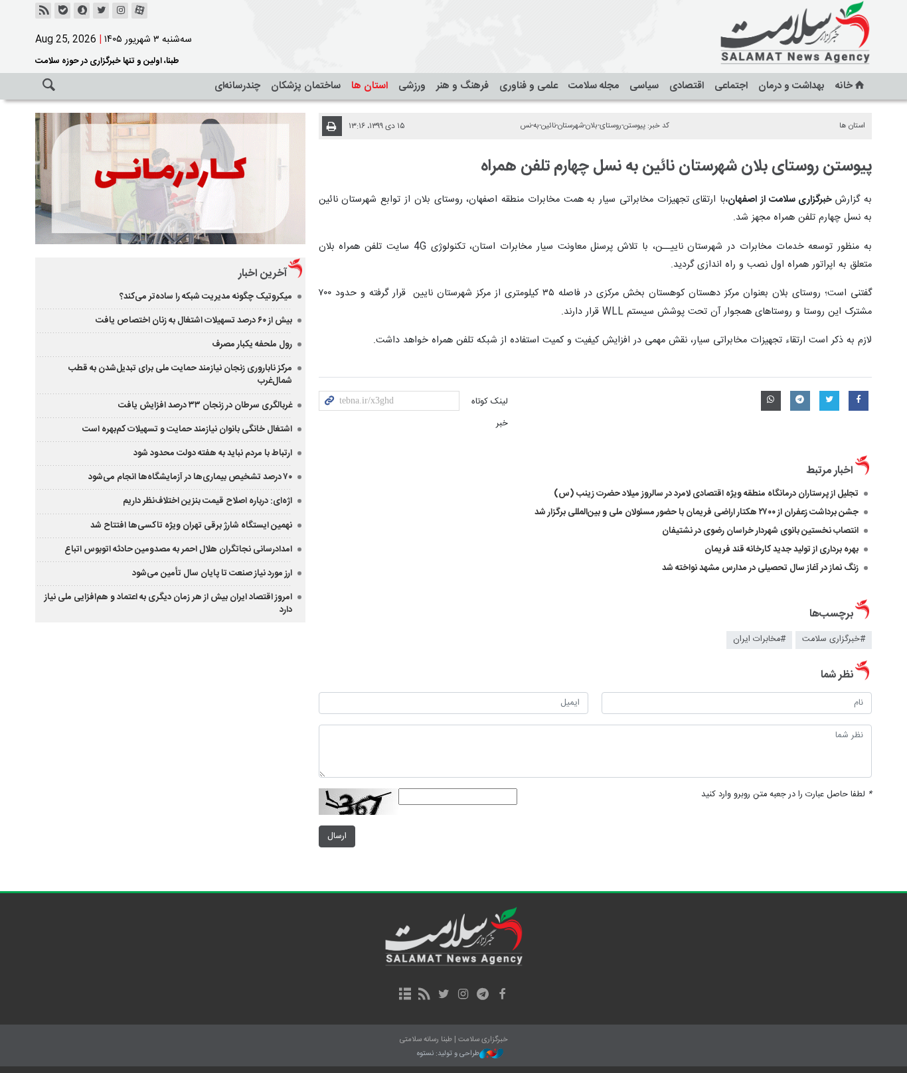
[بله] (62, 11)
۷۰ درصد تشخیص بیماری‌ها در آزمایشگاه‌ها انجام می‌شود (190, 477)
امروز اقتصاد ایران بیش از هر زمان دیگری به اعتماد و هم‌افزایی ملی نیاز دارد (168, 603)
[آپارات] (139, 11)
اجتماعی (731, 86)
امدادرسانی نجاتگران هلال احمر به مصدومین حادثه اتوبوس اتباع (178, 549)
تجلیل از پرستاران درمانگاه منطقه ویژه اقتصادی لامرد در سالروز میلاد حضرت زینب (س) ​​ (706, 493)
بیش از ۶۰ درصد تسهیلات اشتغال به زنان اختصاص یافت (194, 320)
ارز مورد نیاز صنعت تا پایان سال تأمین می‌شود (212, 573)
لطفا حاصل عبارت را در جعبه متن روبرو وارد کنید (786, 794)
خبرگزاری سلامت (765, 33)
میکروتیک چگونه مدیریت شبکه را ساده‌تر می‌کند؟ (206, 296)
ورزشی (412, 86)
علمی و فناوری (528, 86)
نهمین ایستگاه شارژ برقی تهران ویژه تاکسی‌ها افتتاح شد (191, 525)
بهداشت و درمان (791, 86)
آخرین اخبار (262, 274)
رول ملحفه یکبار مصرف (252, 344)
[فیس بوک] (501, 995)
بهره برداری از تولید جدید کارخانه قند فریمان (781, 549)
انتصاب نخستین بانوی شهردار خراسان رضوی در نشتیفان (760, 531)
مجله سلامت (593, 86)
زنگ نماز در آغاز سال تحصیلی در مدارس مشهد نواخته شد (760, 568)
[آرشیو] (404, 995)
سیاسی (644, 86)
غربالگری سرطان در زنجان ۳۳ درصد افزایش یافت (205, 405)
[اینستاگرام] (120, 11)
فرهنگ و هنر (462, 86)
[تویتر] (101, 11)
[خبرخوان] (43, 11)
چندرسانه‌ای (237, 86)
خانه (844, 86)
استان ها (369, 86)
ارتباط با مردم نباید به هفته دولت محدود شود (212, 453)
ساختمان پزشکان (306, 86)
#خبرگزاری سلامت (833, 639)
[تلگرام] (482, 995)
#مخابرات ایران (759, 639)
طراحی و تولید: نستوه (448, 1054)
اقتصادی (686, 86)
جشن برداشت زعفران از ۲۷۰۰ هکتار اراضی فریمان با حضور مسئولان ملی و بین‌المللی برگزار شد (697, 512)
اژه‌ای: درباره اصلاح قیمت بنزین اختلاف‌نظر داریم (207, 501)
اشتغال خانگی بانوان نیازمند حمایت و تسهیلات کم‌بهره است (187, 429)
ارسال (337, 836)
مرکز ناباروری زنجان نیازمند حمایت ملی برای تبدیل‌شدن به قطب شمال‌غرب (180, 374)
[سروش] (82, 11)
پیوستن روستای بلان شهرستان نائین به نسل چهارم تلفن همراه (676, 166)
